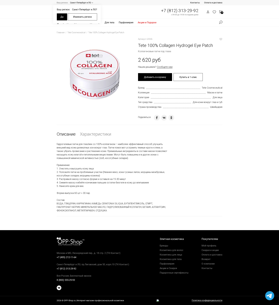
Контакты (195, 2)
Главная (61, 32)
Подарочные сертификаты (174, 272)
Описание (66, 134)
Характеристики (95, 134)
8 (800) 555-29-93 (66, 280)
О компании (208, 263)
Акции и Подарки (147, 22)
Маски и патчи (214, 92)
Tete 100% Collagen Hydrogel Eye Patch (106, 32)
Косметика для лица (171, 254)
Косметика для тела (171, 259)
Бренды (164, 245)
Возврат (206, 259)
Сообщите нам (164, 67)
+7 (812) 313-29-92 (179, 10)
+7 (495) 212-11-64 (66, 257)
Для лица (217, 97)
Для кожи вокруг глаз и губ (207, 102)
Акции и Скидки (168, 268)
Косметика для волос (171, 250)
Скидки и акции (210, 250)
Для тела (109, 22)
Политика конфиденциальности (207, 300)
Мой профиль (209, 245)
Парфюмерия (126, 22)
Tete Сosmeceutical (76, 32)
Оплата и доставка (213, 2)
